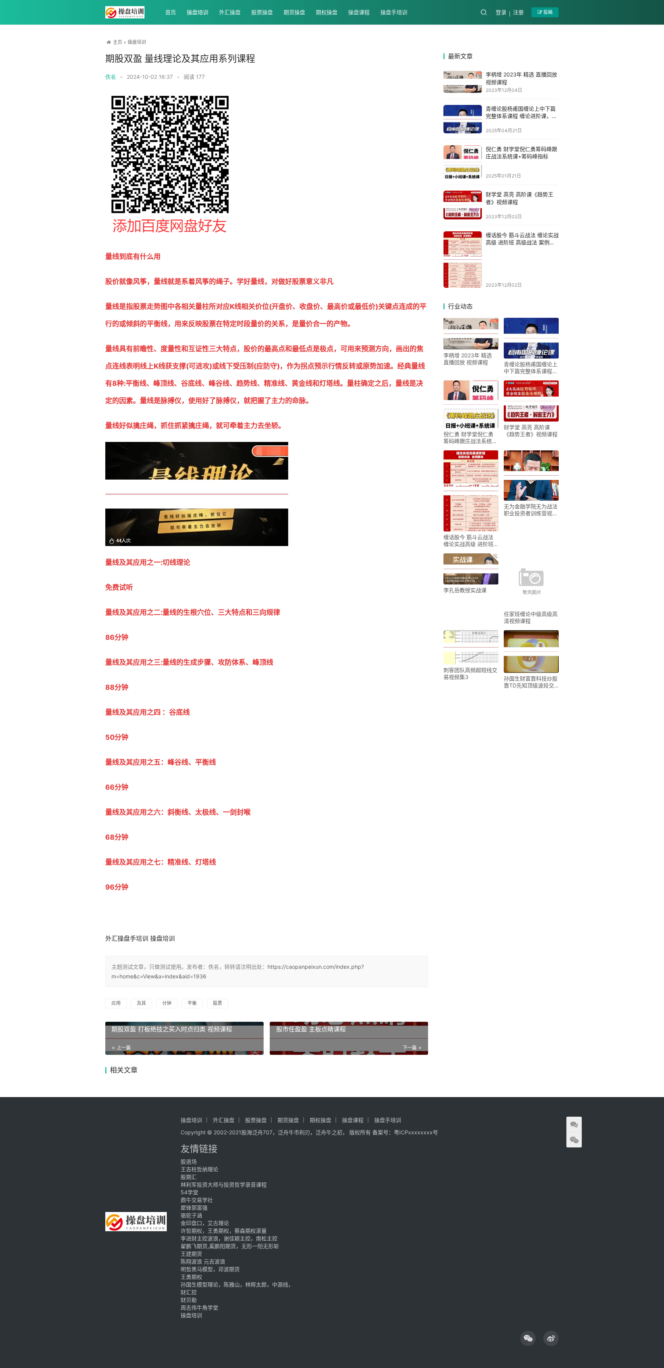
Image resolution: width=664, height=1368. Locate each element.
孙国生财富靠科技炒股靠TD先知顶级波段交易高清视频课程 (531, 682)
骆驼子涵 (191, 1215)
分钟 (166, 1003)
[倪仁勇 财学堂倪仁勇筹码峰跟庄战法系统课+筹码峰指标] (462, 162)
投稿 (547, 12)
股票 (217, 1003)
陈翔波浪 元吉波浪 (203, 1261)
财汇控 (189, 1292)
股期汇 (189, 1177)
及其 (141, 1003)
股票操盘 (262, 12)
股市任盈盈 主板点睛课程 (311, 1029)
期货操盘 (294, 12)
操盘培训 (197, 12)
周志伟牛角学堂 (199, 1307)
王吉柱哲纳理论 (199, 1169)
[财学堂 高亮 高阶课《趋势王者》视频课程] (462, 205)
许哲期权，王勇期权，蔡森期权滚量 (224, 1230)
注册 (518, 12)
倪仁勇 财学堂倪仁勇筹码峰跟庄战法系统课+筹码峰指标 (470, 438)
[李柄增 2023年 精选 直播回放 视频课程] (462, 82)
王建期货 (191, 1253)
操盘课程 (359, 12)
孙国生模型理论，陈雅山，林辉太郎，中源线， (237, 1284)
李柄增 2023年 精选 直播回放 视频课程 (467, 358)
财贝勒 (189, 1300)
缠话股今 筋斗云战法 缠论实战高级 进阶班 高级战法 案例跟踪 (522, 242)
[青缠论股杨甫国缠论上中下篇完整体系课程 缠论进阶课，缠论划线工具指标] (462, 119)
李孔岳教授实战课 (464, 590)
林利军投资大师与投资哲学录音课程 (224, 1184)
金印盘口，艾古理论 (205, 1223)
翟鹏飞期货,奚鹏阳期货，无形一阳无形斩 (230, 1246)
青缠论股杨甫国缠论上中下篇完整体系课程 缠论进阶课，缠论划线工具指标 (521, 116)
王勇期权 (191, 1276)
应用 (116, 1003)
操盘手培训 (393, 12)
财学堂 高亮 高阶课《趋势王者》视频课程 (531, 430)
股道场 (189, 1161)
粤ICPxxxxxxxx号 (416, 1132)
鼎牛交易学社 (197, 1200)
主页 (117, 42)
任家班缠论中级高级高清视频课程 (531, 617)
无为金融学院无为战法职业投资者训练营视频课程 (531, 510)
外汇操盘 (230, 12)
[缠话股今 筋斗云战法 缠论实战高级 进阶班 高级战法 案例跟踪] (462, 259)
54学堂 (189, 1192)
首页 (170, 12)
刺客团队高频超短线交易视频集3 (470, 673)
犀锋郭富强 (194, 1207)
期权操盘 (326, 12)
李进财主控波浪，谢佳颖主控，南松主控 (229, 1238)
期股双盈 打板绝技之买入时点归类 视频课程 (171, 1029)
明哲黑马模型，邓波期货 (210, 1269)
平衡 (192, 1003)
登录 (501, 12)
